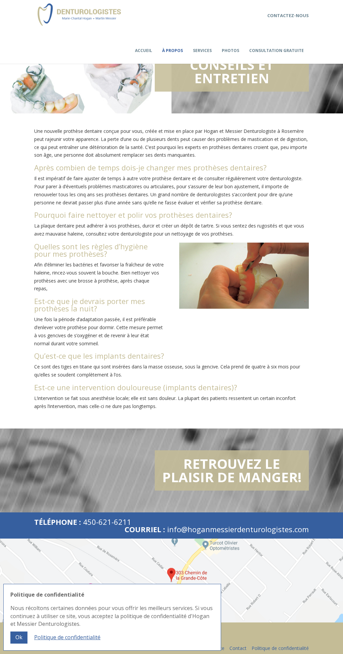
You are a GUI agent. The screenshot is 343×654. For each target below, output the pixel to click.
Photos (230, 51)
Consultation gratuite (276, 51)
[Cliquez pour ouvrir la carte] (171, 580)
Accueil (143, 51)
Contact (238, 648)
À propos (172, 51)
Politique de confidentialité (280, 648)
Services (202, 51)
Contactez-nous (288, 15)
